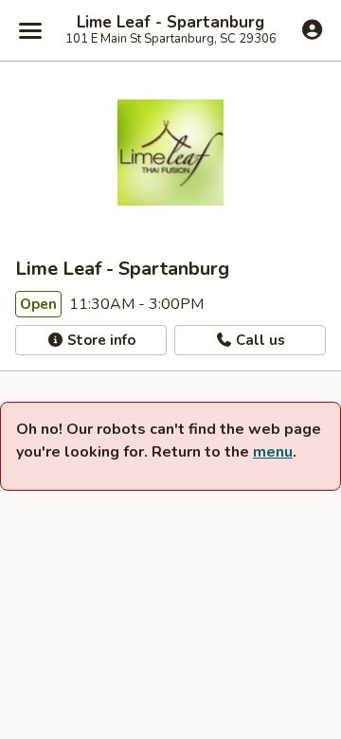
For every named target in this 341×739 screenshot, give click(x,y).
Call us (258, 340)
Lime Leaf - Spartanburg (170, 22)
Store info (99, 340)
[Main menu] (30, 30)
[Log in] (312, 29)
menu (273, 452)
